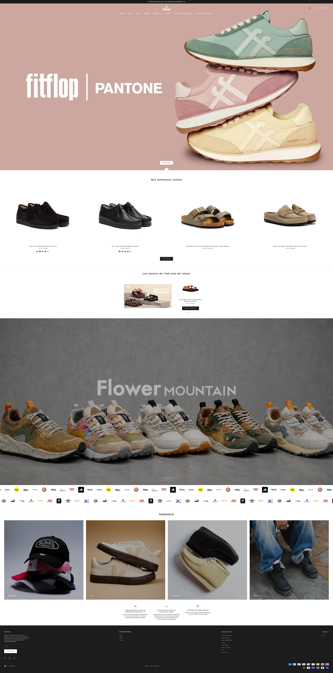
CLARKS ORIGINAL (176, 595)
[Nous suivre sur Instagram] (9, 658)
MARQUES (147, 13)
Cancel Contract (224, 652)
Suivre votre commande (226, 635)
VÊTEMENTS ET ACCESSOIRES (183, 13)
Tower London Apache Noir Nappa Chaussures (125, 246)
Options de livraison (225, 637)
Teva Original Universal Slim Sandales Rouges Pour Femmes (190, 300)
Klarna (222, 650)
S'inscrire (10, 651)
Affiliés (120, 637)
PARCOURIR (166, 162)
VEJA (91, 595)
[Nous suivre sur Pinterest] (14, 658)
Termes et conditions (225, 647)
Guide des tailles (224, 645)
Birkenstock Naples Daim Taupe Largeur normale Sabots (290, 246)
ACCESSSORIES (12, 595)
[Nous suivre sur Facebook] (5, 658)
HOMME (130, 13)
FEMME (122, 13)
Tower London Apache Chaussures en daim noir (43, 246)
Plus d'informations (172, 619)
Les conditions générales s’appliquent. (137, 617)
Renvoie (223, 642)
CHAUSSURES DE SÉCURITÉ (204, 13)
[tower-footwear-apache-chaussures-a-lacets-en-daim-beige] (48, 251)
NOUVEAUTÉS (157, 13)
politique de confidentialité (226, 640)
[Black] (37, 251)
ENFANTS (168, 13)
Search (323, 635)
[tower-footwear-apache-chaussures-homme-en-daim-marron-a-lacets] (43, 251)
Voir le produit (190, 308)
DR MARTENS (257, 595)
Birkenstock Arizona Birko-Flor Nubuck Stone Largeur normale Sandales (207, 246)
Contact (121, 635)
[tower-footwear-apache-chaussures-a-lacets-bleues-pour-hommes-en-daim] (45, 251)
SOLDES (138, 13)
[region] (166, 86)
